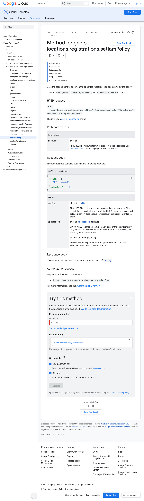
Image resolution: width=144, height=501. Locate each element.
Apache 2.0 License (79, 427)
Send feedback (124, 43)
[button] (18, 43)
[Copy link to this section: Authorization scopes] (77, 269)
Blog (120, 452)
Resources (50, 18)
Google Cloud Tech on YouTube (127, 473)
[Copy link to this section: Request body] (68, 158)
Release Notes (73, 461)
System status (73, 465)
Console (99, 3)
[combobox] (75, 3)
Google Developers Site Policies (117, 427)
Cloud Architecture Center (101, 468)
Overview (8, 18)
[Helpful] (128, 32)
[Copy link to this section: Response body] (70, 254)
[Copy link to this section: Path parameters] (72, 127)
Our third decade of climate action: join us (61, 489)
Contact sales (47, 467)
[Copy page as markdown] (59, 55)
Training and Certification (104, 474)
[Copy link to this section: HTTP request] (67, 101)
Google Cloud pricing (50, 456)
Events (121, 456)
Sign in (137, 3)
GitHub (96, 452)
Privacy (59, 485)
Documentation (62, 32)
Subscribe (111, 495)
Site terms (69, 485)
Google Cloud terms (85, 485)
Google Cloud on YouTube (125, 466)
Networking (76, 32)
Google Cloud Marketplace (47, 462)
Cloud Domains (19, 12)
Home (49, 32)
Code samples (99, 463)
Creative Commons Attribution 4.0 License (117, 424)
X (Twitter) (123, 461)
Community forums (75, 452)
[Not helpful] (133, 32)
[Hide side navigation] (34, 496)
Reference (35, 18)
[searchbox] (18, 27)
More (40, 3)
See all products (48, 452)
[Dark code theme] (131, 178)
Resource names (77, 149)
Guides (21, 18)
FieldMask (84, 221)
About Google (47, 485)
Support (70, 456)
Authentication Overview (88, 286)
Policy (64, 181)
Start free (132, 12)
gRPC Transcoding (70, 119)
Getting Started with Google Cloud (102, 457)
